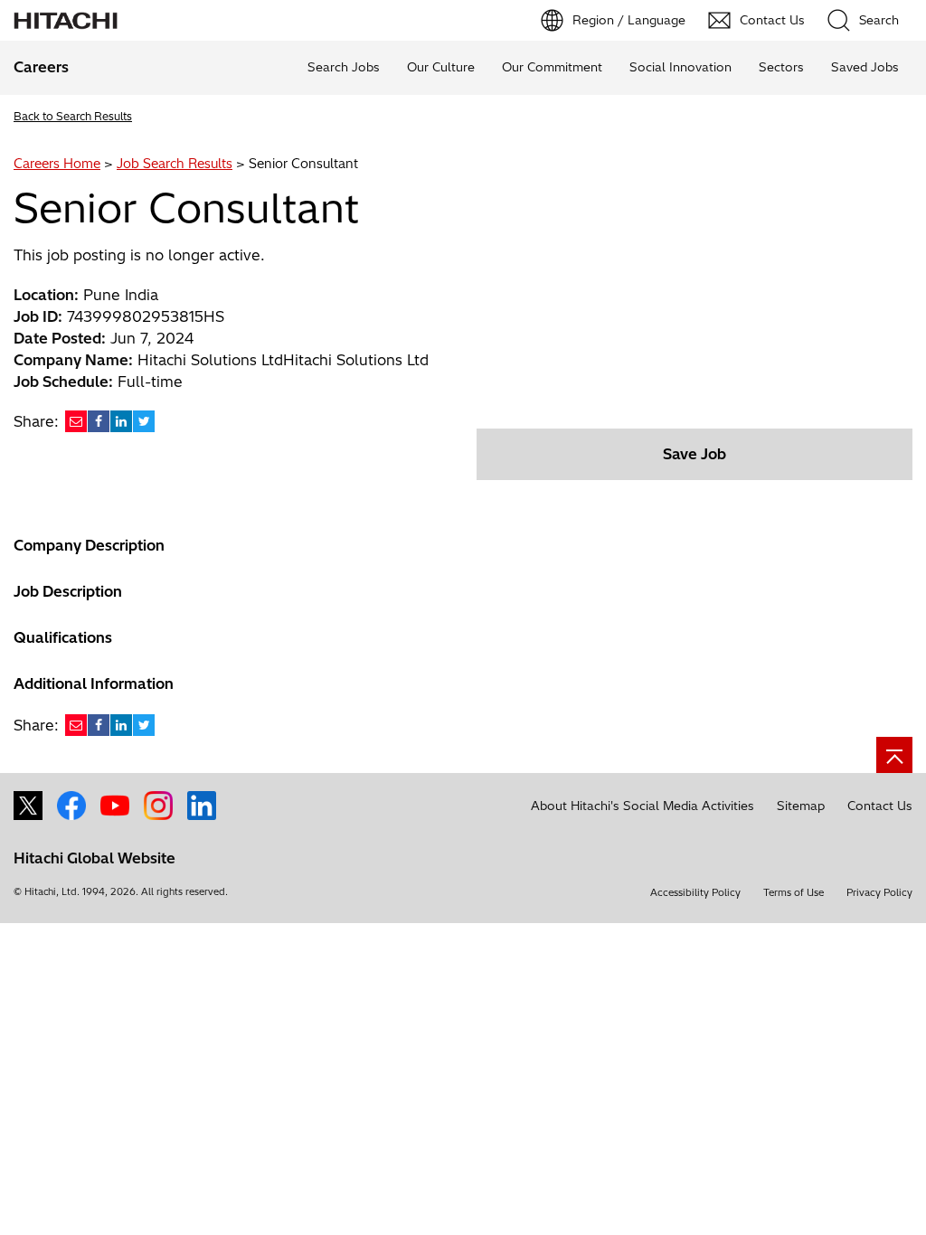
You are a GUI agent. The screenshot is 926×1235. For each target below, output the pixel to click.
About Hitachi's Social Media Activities (642, 805)
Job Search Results (174, 164)
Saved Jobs (865, 67)
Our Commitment (552, 67)
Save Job (694, 454)
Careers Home (57, 164)
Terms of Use (793, 892)
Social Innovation (680, 67)
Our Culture (441, 67)
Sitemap (801, 805)
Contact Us (879, 805)
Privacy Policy (879, 892)
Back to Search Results (73, 116)
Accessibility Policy (695, 892)
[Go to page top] (894, 755)
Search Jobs (343, 67)
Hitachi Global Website (94, 858)
